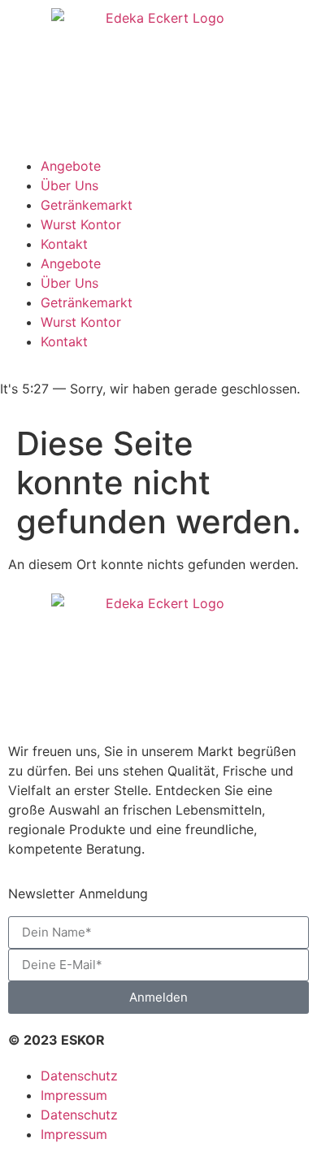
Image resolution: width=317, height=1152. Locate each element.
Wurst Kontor (81, 224)
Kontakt (64, 244)
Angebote (71, 166)
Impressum (74, 1095)
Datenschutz (79, 1075)
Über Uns (69, 185)
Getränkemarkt (86, 205)
